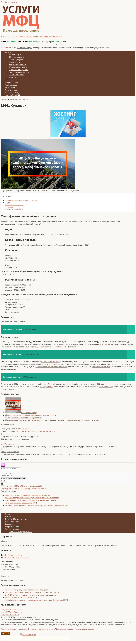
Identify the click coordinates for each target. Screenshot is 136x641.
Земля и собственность (19, 72)
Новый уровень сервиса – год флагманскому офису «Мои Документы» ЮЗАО (36, 505)
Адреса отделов (55, 364)
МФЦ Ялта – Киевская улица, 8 (44, 415)
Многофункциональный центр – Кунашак (21, 200)
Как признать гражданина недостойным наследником (27, 495)
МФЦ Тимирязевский (33, 418)
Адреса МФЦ (10, 87)
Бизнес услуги (15, 54)
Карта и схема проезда (14, 205)
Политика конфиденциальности (41, 629)
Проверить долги (12, 529)
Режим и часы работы (14, 209)
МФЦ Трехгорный (8, 444)
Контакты (9, 207)
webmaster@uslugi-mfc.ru (17, 557)
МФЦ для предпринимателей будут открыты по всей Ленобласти (32, 498)
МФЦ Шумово (24, 429)
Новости (8, 80)
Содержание (10, 524)
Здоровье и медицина (18, 70)
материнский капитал (101, 367)
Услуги (8, 52)
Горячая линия (11, 85)
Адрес (8, 203)
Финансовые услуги (17, 64)
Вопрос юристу (11, 82)
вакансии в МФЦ (106, 386)
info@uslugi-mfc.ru (14, 555)
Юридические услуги (18, 67)
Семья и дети (14, 62)
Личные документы (17, 59)
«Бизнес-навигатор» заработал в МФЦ (21, 503)
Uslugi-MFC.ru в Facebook (11, 609)
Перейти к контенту (9, 2)
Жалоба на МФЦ (12, 92)
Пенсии (12, 77)
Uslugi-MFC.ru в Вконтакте (11, 612)
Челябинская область (19, 99)
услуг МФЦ (104, 344)
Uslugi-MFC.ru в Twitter (10, 614)
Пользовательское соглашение (14, 629)
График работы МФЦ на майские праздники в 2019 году (24, 488)
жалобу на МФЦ (46, 386)
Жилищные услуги (16, 57)
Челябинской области (50, 361)
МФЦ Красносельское (10, 452)
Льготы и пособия (16, 75)
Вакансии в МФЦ (12, 521)
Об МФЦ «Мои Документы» (16, 519)
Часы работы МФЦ (13, 95)
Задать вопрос (11, 90)
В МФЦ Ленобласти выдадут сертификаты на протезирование (30, 500)
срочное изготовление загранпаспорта (51, 367)
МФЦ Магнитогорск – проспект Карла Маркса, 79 (37, 431)
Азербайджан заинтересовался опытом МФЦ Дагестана (76, 420)
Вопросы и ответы (12, 526)
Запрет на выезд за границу (20, 532)
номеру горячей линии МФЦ (50, 347)
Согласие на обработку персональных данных (75, 629)
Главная (4, 99)
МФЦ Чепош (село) (29, 413)
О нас (7, 514)
